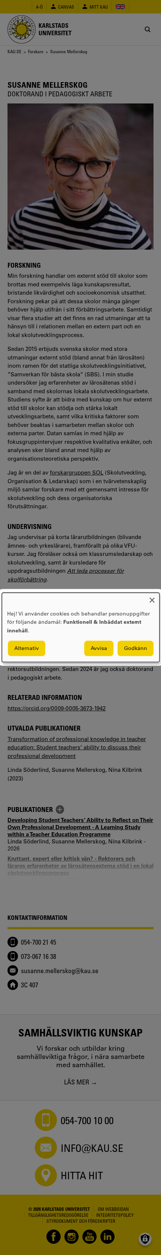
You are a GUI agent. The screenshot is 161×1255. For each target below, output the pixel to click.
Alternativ (26, 648)
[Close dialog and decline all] (152, 597)
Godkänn (135, 648)
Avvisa (99, 648)
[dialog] (81, 627)
